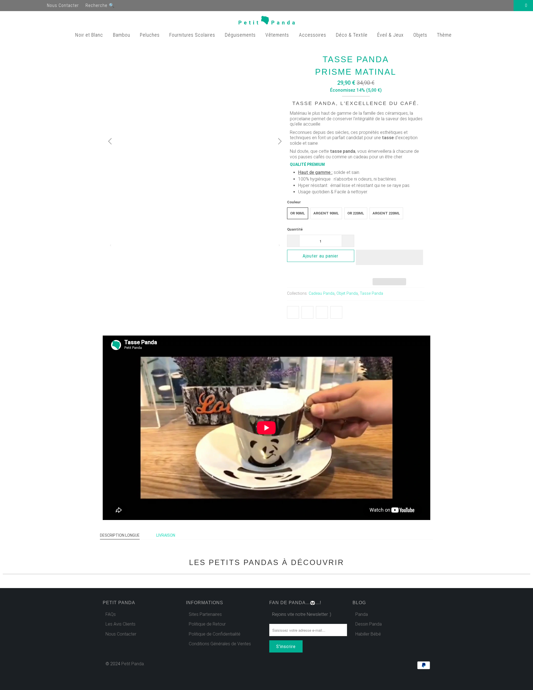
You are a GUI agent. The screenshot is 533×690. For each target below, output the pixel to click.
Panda (361, 614)
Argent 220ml (386, 213)
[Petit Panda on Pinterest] (30, 5)
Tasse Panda (371, 293)
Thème (445, 35)
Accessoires (313, 35)
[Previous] (110, 141)
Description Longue (120, 535)
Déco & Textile (352, 35)
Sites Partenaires (205, 614)
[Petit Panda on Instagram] (40, 5)
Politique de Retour (207, 624)
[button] (389, 262)
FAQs (110, 614)
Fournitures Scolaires (193, 35)
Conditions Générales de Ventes (220, 643)
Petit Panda (132, 663)
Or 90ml (297, 213)
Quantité (295, 229)
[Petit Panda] (266, 21)
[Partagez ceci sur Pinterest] (322, 312)
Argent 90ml (326, 213)
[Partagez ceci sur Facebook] (307, 312)
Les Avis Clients (120, 624)
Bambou (122, 35)
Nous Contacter (63, 5)
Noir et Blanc (89, 35)
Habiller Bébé (368, 634)
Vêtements (277, 35)
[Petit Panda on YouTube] (20, 5)
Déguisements (241, 35)
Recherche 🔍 (100, 5)
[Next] (279, 141)
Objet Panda (347, 293)
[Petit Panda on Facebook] (10, 5)
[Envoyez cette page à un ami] (336, 312)
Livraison (165, 535)
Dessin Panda (368, 624)
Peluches (150, 35)
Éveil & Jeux (391, 35)
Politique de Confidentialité (214, 634)
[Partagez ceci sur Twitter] (293, 312)
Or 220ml (355, 213)
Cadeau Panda (322, 293)
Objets (421, 35)
